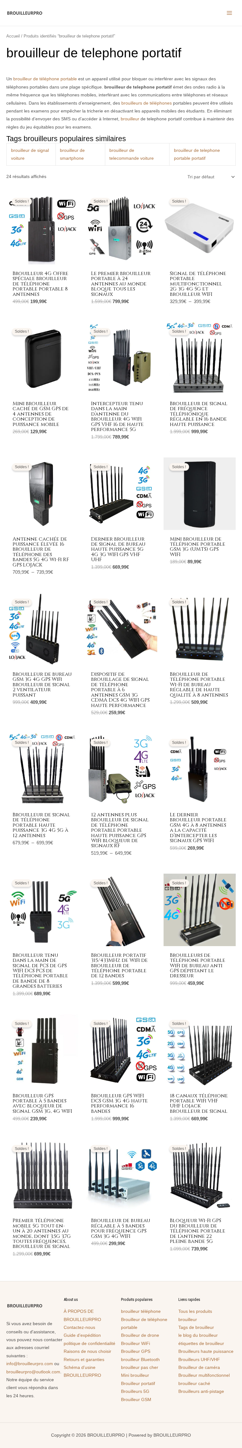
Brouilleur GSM (136, 1399)
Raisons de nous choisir (87, 1351)
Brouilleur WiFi (135, 1343)
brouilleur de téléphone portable (45, 79)
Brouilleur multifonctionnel (204, 1375)
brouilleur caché (194, 1383)
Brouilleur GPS (135, 1351)
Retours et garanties (84, 1359)
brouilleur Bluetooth (140, 1359)
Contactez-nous (79, 1327)
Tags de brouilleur (196, 1327)
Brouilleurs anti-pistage (201, 1391)
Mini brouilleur (135, 1375)
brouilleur (130, 119)
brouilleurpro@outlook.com (33, 1372)
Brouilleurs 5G (135, 1391)
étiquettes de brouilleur (201, 1343)
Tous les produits (195, 1311)
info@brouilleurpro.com (29, 1363)
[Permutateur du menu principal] (229, 13)
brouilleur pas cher (139, 1367)
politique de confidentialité (89, 1343)
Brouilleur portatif (138, 1383)
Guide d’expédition (82, 1335)
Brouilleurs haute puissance (205, 1351)
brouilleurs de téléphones (146, 103)
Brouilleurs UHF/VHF (199, 1359)
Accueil (13, 36)
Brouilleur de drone (140, 1335)
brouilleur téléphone (141, 1311)
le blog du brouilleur (198, 1335)
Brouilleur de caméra (199, 1367)
